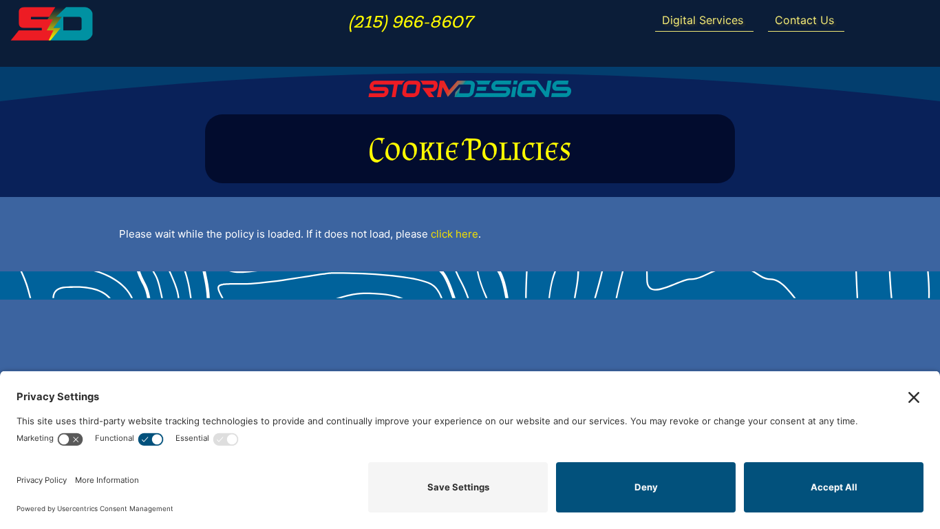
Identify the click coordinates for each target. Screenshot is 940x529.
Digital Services (702, 20)
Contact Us (804, 20)
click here (454, 233)
